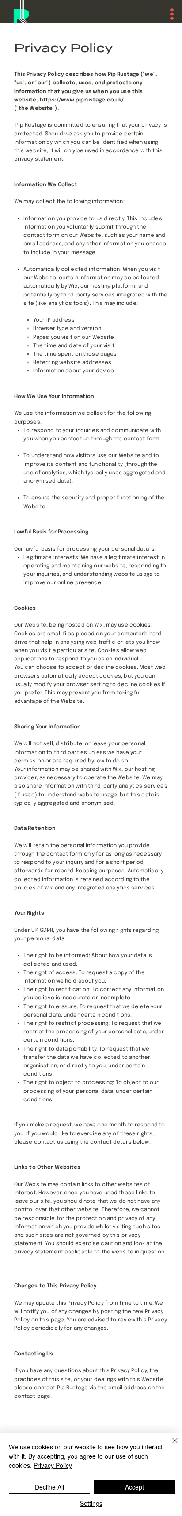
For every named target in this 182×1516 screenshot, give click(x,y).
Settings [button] (91, 1503)
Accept (134, 1486)
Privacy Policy (53, 1465)
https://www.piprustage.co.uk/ (82, 100)
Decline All (49, 1486)
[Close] (169, 1445)
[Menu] (167, 14)
